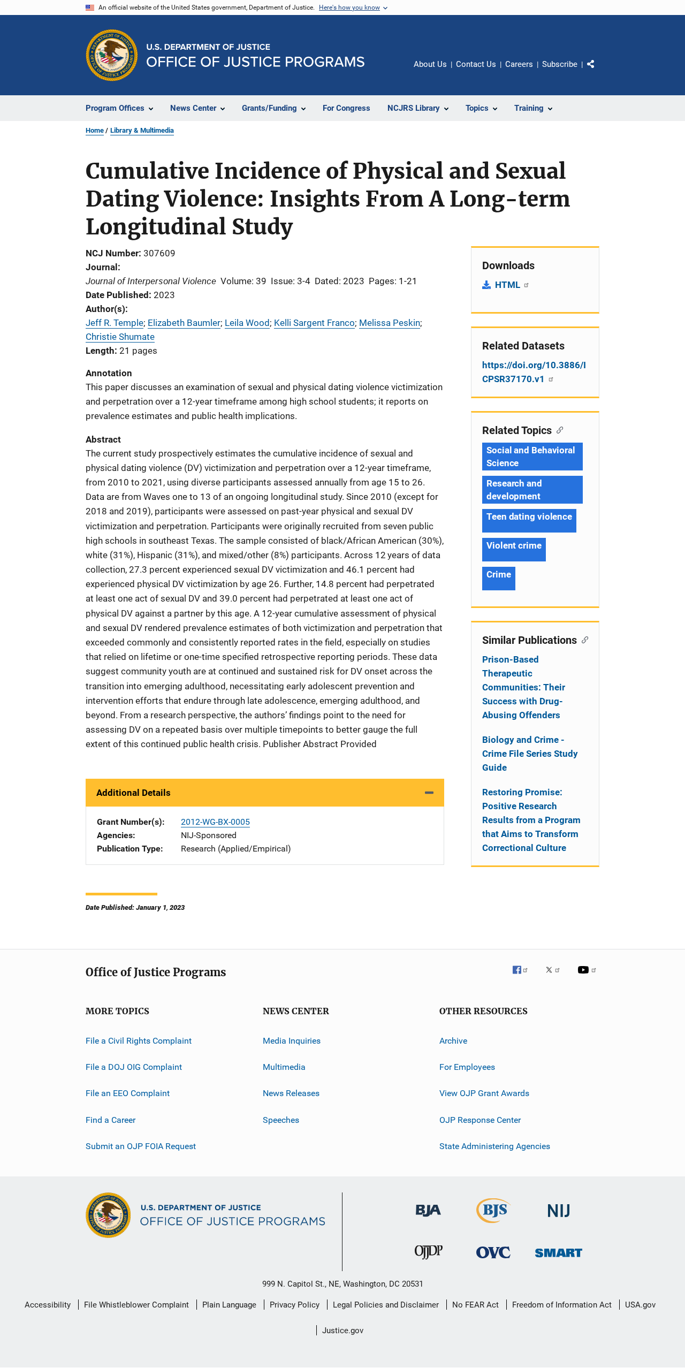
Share (599, 71)
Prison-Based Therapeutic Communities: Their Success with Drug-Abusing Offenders (523, 687)
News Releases (291, 1093)
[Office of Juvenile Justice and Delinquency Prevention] (429, 1261)
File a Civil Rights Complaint (139, 1040)
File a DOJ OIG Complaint (134, 1067)
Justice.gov (342, 1330)
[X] (556, 977)
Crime (498, 574)
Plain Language (229, 1305)
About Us (430, 64)
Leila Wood (247, 322)
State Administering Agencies (494, 1146)
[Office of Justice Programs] (112, 55)
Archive (453, 1040)
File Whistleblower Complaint (136, 1305)
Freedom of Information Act (562, 1305)
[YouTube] (588, 977)
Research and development (514, 489)
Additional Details (133, 792)
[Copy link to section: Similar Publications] (582, 639)
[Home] (255, 55)
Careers (519, 64)
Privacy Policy (294, 1305)
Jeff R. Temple (114, 322)
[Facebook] (524, 977)
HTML (508, 284)
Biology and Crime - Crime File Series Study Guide (530, 753)
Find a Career (110, 1119)
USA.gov (640, 1305)
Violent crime (514, 545)
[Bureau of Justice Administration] (428, 1219)
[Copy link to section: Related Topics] (557, 429)
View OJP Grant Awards (484, 1093)
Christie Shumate (120, 336)
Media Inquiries (292, 1040)
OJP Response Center (480, 1119)
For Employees (467, 1067)
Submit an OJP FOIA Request (141, 1146)
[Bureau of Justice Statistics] (493, 1225)
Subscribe (559, 64)
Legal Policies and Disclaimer (386, 1305)
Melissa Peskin (389, 322)
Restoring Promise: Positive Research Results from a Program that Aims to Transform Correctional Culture (531, 820)
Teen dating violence (529, 516)
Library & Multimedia (142, 130)
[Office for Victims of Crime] (493, 1260)
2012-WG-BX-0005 (215, 822)
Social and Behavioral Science (530, 456)
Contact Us (476, 64)
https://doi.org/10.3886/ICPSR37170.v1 (534, 372)
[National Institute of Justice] (558, 1219)
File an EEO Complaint (128, 1093)
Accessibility (48, 1305)
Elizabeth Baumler (184, 322)
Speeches (281, 1119)
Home (95, 130)
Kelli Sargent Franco (314, 322)
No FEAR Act (475, 1305)
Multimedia (284, 1067)
